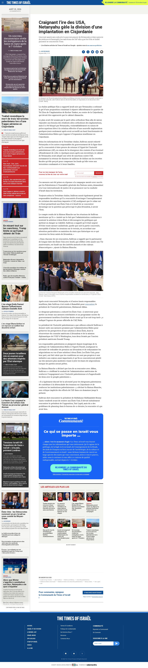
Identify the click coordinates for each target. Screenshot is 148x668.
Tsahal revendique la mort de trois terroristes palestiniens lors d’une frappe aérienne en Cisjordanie (92, 534)
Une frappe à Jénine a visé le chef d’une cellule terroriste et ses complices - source (14, 193)
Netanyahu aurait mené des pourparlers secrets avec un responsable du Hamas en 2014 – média (15, 86)
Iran (41, 583)
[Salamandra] (92, 664)
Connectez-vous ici (97, 596)
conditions (95, 176)
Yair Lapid (97, 581)
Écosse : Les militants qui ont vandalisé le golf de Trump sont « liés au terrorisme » (12, 551)
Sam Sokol (8, 577)
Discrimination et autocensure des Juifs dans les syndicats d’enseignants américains (13, 543)
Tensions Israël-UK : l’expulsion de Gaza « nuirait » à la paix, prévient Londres (13, 446)
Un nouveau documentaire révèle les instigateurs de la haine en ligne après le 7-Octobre (78, 534)
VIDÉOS (29, 645)
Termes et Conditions (67, 626)
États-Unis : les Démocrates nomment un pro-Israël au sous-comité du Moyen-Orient (14, 515)
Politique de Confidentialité (68, 629)
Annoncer (63, 635)
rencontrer (90, 304)
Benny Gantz (88, 581)
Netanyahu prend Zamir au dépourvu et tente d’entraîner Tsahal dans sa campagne (92, 507)
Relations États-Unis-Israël (47, 581)
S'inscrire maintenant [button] (93, 592)
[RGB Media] (75, 665)
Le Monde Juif (31, 632)
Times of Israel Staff (16, 50)
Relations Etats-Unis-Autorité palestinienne (70, 581)
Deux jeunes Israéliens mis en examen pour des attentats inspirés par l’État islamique (14, 357)
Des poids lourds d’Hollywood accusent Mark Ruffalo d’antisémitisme (48, 533)
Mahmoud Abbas (69, 580)
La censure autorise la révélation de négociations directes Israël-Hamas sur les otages (62, 508)
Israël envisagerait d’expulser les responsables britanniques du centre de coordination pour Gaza (63, 534)
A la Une (30, 648)
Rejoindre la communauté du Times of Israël (71, 468)
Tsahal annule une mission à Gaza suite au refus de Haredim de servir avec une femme (49, 507)
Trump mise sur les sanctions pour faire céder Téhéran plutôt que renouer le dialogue (14, 253)
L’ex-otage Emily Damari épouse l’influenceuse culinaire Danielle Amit (13, 306)
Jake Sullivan (58, 580)
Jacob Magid (45, 51)
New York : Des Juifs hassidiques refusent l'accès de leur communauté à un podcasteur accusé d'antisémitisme (15, 168)
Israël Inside (31, 635)
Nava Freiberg (9, 221)
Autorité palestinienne (83, 580)
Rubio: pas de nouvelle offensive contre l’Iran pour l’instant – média (14, 276)
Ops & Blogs (31, 638)
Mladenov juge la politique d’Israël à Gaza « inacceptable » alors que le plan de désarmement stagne (15, 483)
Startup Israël (32, 642)
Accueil (29, 626)
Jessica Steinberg (8, 311)
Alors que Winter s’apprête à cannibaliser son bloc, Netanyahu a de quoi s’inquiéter (14, 583)
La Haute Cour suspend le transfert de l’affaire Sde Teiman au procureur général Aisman (15, 403)
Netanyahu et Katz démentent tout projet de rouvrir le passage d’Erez (14, 468)
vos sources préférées (94, 45)
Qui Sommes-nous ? (66, 632)
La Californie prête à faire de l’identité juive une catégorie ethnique (11, 535)
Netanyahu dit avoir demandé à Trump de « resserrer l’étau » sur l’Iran (14, 261)
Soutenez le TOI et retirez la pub (137, 2)
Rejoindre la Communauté (116, 2)
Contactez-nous (65, 638)
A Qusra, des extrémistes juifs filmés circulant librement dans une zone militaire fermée (14, 182)
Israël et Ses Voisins (46, 580)
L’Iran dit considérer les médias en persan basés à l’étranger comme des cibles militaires (14, 269)
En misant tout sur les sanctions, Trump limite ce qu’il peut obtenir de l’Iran (14, 229)
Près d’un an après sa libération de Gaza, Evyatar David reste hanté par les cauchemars (15, 77)
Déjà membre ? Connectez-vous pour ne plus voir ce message (71, 474)
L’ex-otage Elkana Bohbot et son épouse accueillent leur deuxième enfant (78, 507)
